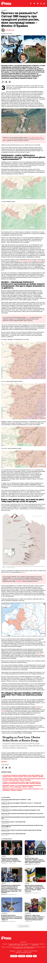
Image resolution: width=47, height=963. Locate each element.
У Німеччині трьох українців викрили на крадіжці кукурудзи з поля (20, 810)
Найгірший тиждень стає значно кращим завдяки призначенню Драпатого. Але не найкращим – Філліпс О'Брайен (21, 786)
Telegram (21, 956)
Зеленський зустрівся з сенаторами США (13, 821)
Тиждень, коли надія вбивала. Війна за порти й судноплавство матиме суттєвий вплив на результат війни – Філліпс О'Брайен (21, 782)
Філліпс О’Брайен (5, 764)
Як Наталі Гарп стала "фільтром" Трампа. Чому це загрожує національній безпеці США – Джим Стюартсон (35, 860)
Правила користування (30, 951)
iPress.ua (29, 945)
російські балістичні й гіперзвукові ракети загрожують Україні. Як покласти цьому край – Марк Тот (11, 917)
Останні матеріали (6, 839)
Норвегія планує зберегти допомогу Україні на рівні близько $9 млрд (21, 830)
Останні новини (5, 797)
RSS (35, 956)
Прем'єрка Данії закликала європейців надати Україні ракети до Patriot (22, 813)
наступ (28, 317)
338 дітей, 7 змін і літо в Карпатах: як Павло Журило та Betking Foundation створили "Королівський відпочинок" (35, 917)
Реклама (19, 951)
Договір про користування (23, 952)
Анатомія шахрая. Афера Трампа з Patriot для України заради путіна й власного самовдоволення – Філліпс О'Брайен (23, 779)
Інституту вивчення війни (25, 261)
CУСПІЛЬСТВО (4, 10)
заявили (38, 707)
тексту (24, 572)
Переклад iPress (10, 30)
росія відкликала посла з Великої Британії (13, 833)
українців (38, 261)
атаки (2, 711)
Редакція (12, 951)
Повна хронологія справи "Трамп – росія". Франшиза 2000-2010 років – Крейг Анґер (11, 860)
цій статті (39, 653)
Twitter (29, 956)
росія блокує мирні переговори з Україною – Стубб (16, 799)
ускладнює (18, 581)
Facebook (13, 956)
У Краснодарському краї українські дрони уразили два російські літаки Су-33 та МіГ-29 (22, 826)
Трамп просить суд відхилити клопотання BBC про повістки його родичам (22, 806)
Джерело (4, 761)
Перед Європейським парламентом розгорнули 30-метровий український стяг (23, 817)
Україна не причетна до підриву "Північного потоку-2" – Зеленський (21, 803)
